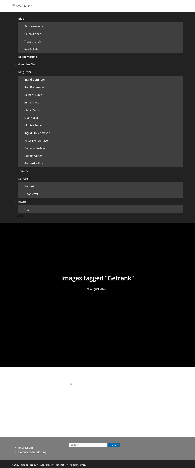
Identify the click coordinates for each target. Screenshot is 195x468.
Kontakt (29, 186)
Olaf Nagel (31, 117)
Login (27, 209)
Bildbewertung (33, 26)
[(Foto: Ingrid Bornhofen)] (97, 401)
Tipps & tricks (33, 41)
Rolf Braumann (34, 87)
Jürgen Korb (31, 102)
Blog (21, 18)
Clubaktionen (32, 34)
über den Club (27, 64)
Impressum (25, 447)
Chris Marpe (32, 110)
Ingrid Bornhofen (35, 79)
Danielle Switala (34, 148)
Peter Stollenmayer (36, 140)
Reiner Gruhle (33, 95)
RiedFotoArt (31, 49)
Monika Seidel (33, 125)
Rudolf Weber (33, 156)
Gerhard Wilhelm (35, 163)
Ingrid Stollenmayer (37, 133)
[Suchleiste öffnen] (21, 217)
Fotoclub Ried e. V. (29, 464)
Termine (23, 171)
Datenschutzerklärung (32, 452)
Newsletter (31, 194)
